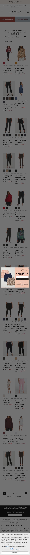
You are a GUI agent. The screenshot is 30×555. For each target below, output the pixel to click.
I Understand (15, 552)
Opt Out (6, 546)
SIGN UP (22, 279)
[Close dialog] (28, 268)
